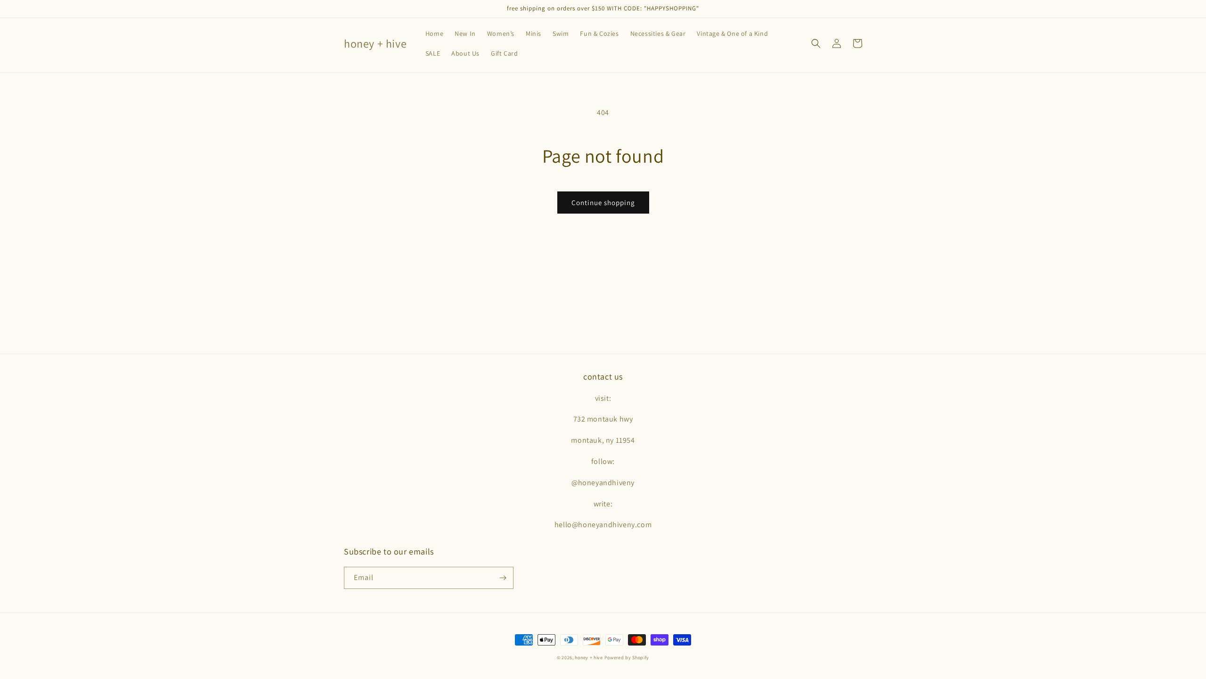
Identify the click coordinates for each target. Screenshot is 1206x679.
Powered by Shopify (627, 657)
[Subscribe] (502, 578)
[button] (816, 43)
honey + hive (589, 657)
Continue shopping (603, 202)
